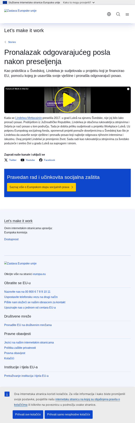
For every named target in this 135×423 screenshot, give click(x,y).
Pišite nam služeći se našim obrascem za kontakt (34, 302)
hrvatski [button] (109, 14)
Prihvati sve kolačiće (28, 414)
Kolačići (9, 358)
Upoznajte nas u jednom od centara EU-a (30, 307)
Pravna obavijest (14, 353)
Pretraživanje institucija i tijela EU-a (26, 375)
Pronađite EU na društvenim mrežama (28, 325)
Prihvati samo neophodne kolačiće (68, 414)
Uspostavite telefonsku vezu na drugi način (31, 296)
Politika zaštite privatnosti (20, 347)
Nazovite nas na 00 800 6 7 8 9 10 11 (27, 291)
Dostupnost (11, 239)
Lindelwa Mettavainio (28, 117)
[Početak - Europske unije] (20, 14)
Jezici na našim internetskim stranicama (29, 342)
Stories (12, 42)
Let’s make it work (18, 221)
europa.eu (39, 274)
